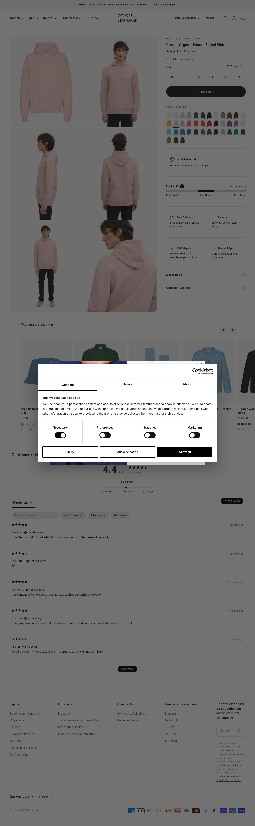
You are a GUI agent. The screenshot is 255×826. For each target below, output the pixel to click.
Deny (70, 452)
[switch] (105, 435)
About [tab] (187, 384)
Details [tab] (127, 384)
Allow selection (127, 452)
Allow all (185, 452)
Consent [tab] (68, 384)
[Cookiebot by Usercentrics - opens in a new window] (195, 371)
